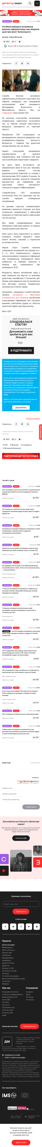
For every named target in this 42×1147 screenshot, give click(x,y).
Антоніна (5, 973)
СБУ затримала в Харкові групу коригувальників (20, 714)
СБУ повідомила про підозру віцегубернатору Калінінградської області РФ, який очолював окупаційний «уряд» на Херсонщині (19, 653)
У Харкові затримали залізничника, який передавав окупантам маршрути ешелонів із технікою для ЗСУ (19, 610)
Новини (16, 21)
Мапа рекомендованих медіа (13, 979)
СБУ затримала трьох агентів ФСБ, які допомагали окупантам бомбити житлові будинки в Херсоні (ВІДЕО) (21, 492)
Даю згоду (21, 1142)
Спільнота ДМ (21, 838)
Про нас (6, 988)
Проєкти (6, 941)
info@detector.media (12, 1055)
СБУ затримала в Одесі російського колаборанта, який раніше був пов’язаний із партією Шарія (20, 671)
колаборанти (27, 445)
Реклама (5, 1002)
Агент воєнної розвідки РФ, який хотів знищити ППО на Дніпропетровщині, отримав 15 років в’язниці (20, 693)
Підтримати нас (8, 1007)
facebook (29, 992)
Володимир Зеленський (13, 448)
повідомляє (7, 113)
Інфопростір (7, 21)
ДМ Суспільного (8, 950)
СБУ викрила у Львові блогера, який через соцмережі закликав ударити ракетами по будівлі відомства (20, 511)
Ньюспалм (6, 981)
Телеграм (29, 997)
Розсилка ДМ (7, 1013)
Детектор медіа (8, 945)
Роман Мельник (15, 37)
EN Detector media (9, 971)
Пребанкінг (6, 955)
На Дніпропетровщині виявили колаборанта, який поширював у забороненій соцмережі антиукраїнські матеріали (21, 531)
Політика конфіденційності (12, 994)
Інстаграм (30, 1000)
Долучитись (21, 407)
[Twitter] (22, 63)
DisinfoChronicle (8, 963)
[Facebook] (16, 63)
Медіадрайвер (8, 958)
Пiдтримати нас (29, 1026)
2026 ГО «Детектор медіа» (15, 1058)
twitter (28, 994)
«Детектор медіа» (33, 419)
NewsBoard (6, 960)
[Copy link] (28, 63)
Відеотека (6, 966)
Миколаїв (15, 445)
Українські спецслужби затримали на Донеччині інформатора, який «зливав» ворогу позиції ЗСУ (20, 549)
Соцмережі (32, 988)
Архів (4, 1015)
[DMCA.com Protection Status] (12, 1109)
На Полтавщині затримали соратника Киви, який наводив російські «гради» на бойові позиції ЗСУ (21, 633)
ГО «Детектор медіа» (10, 976)
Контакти (6, 1005)
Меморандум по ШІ (9, 997)
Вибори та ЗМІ (8, 968)
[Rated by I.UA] (30, 1109)
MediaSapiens (7, 947)
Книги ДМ (6, 1000)
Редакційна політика (10, 992)
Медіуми (5, 984)
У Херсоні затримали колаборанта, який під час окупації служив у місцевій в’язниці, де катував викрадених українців (19, 591)
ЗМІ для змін (7, 953)
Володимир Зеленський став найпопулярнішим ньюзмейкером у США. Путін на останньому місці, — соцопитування (21, 568)
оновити (35, 777)
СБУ (6, 445)
